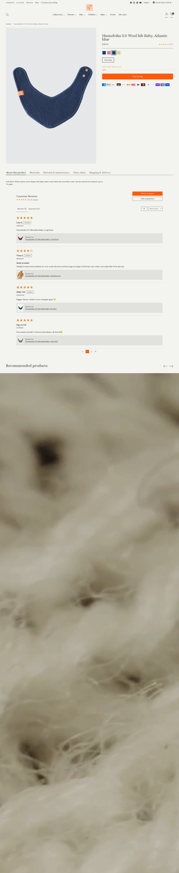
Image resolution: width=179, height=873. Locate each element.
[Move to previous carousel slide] (165, 366)
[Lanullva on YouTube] (140, 3)
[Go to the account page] (166, 14)
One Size (108, 60)
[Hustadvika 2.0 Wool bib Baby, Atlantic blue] (104, 53)
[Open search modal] (7, 14)
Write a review (147, 193)
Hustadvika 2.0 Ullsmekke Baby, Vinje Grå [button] (41, 341)
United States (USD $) (163, 3)
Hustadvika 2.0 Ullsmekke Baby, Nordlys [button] (41, 309)
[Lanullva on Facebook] (131, 3)
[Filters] (144, 209)
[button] (20, 238)
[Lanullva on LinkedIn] (137, 3)
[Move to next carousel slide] (171, 366)
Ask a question (147, 198)
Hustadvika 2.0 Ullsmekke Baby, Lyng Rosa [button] (41, 239)
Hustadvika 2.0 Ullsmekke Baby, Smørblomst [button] (43, 276)
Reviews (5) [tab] (22, 209)
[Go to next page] (96, 351)
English (146, 3)
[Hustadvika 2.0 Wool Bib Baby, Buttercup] (119, 53)
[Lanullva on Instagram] (134, 3)
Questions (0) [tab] (34, 209)
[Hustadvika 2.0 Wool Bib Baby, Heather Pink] (109, 53)
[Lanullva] (89, 7)
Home (8, 24)
